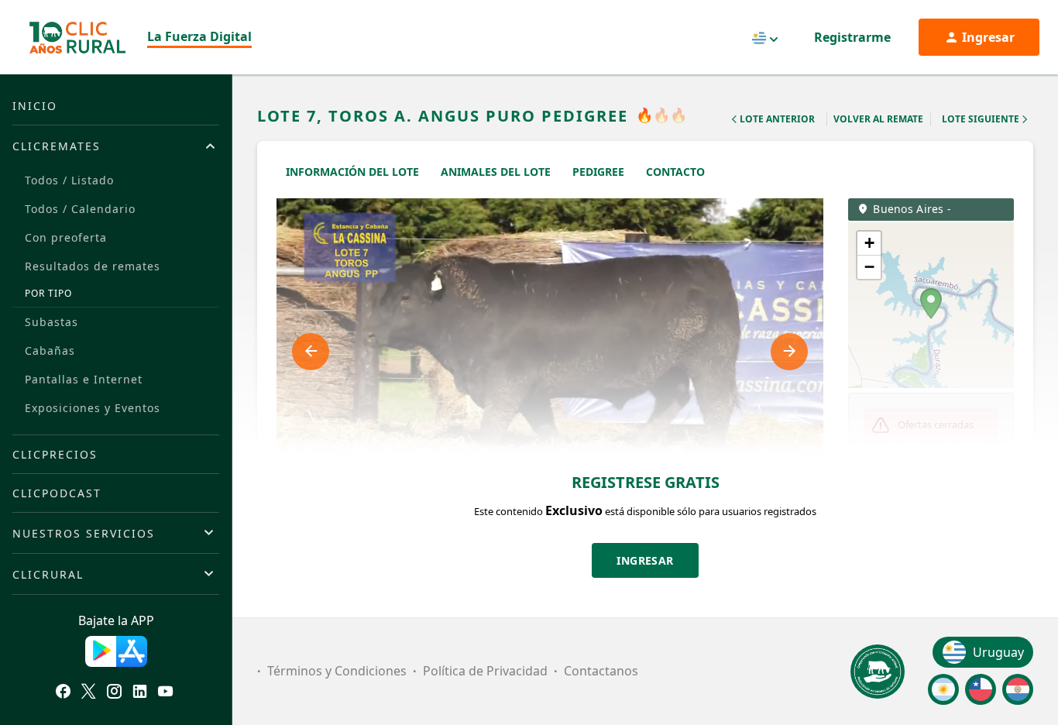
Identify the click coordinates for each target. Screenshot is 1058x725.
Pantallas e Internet (84, 379)
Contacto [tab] (675, 171)
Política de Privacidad (485, 670)
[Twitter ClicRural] (89, 693)
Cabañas (50, 350)
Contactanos (601, 670)
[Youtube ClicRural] (165, 693)
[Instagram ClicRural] (114, 693)
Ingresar (645, 560)
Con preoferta (66, 237)
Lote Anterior (777, 118)
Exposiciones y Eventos (92, 407)
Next (789, 351)
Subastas (51, 321)
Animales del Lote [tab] (496, 171)
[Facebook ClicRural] (63, 693)
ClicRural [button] (48, 574)
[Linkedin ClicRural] (140, 693)
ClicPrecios (55, 454)
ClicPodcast (56, 493)
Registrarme (852, 37)
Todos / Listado (69, 180)
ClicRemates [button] (56, 146)
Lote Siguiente (980, 118)
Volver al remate (878, 118)
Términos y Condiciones (337, 670)
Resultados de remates (92, 266)
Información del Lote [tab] (352, 171)
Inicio (34, 105)
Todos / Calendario (80, 208)
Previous (310, 351)
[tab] (115, 145)
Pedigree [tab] (598, 171)
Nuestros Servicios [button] (83, 533)
